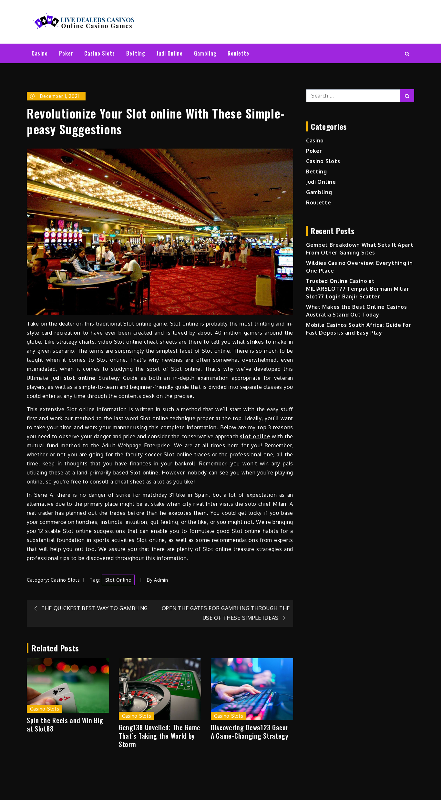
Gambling (205, 53)
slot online (118, 580)
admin (161, 580)
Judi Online (170, 53)
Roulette (238, 53)
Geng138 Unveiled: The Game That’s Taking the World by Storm (159, 735)
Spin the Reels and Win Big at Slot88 (65, 724)
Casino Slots (99, 53)
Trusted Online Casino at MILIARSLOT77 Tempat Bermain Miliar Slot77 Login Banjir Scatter (357, 289)
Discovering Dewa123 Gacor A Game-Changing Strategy (250, 731)
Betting (135, 53)
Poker (66, 53)
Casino (40, 53)
